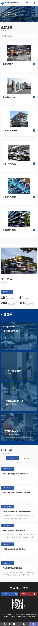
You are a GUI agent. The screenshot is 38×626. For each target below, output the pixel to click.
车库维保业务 (8, 64)
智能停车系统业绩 (14, 401)
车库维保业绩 (10, 330)
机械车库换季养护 (10, 131)
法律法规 (19, 462)
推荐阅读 (26, 458)
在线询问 (4, 593)
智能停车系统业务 (10, 197)
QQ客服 (24, 593)
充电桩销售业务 (7, 36)
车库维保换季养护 (14, 431)
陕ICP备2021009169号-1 (23, 616)
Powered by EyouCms (9, 616)
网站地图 (32, 616)
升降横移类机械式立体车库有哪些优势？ (17, 511)
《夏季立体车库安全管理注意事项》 (15, 549)
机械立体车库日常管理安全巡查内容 (15, 474)
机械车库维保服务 (10, 164)
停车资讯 (12, 458)
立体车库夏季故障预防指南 (12, 568)
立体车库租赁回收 (10, 230)
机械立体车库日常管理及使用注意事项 (16, 493)
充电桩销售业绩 (13, 370)
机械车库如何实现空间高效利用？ (15, 530)
